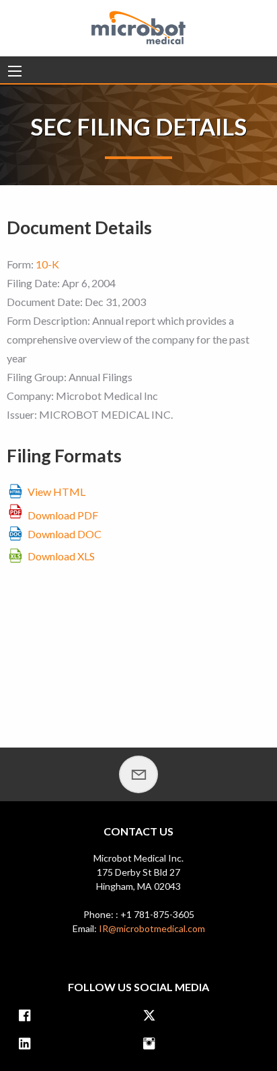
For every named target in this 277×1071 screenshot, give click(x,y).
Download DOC (65, 533)
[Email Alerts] (138, 774)
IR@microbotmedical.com (152, 928)
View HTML (56, 491)
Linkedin (28, 1045)
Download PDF (63, 515)
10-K (47, 264)
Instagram (153, 1045)
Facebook (28, 1016)
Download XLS (61, 556)
